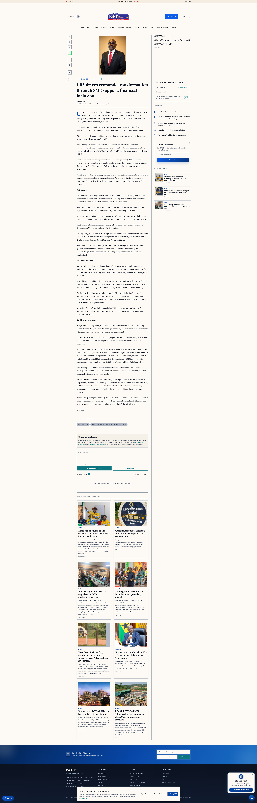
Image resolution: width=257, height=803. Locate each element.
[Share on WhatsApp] (70, 53)
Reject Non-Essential (148, 794)
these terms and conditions (97, 444)
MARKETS (112, 27)
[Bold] (78, 464)
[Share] (70, 60)
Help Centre (102, 776)
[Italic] (82, 464)
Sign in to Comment (94, 468)
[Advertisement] (172, 63)
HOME (82, 27)
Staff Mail (101, 785)
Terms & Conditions (136, 773)
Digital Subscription (168, 782)
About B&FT (102, 773)
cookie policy (83, 798)
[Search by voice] (78, 16)
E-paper (173, 27)
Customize (162, 794)
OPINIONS (129, 27)
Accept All (173, 794)
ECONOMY (104, 27)
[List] (89, 464)
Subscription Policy (136, 785)
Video (163, 779)
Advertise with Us (103, 779)
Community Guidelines (137, 782)
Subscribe (172, 16)
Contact (100, 782)
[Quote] (85, 464)
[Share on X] (70, 37)
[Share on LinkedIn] (70, 47)
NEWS (88, 27)
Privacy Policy (134, 776)
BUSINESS (95, 27)
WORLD (145, 27)
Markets (164, 776)
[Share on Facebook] (70, 42)
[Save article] (70, 65)
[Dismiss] (189, 143)
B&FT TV (152, 27)
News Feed (165, 773)
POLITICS (137, 27)
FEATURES (121, 27)
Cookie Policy (134, 779)
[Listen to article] (70, 72)
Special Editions (162, 27)
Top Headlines (82, 79)
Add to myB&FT (96, 79)
